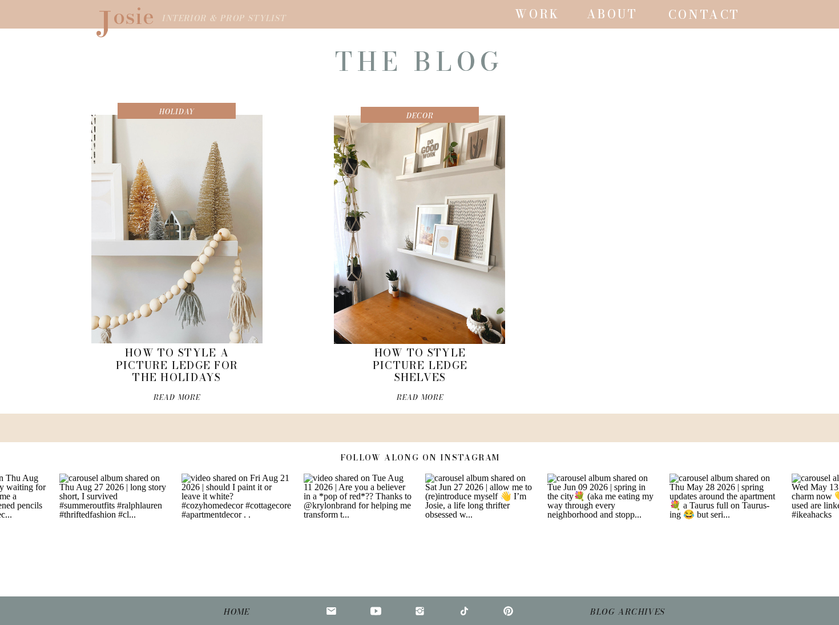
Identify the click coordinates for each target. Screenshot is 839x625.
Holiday (177, 111)
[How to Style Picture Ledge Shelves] (419, 229)
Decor (420, 115)
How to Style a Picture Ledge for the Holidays (177, 365)
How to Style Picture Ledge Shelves (420, 365)
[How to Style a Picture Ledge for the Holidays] (177, 229)
